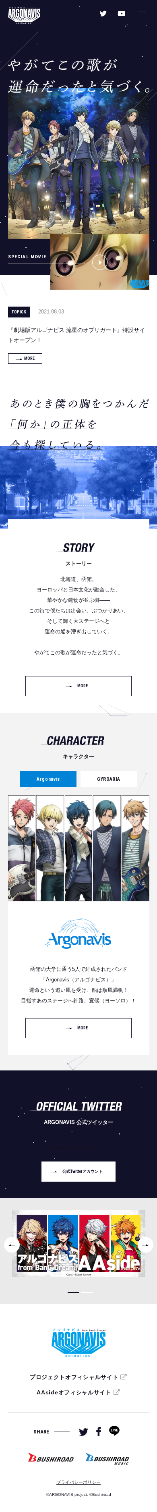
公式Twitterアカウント (82, 1171)
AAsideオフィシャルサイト (74, 1392)
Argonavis (48, 779)
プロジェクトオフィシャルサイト (74, 1377)
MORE (29, 358)
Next (145, 1245)
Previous (12, 1245)
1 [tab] (73, 1292)
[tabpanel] (78, 1243)
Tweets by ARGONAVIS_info (78, 1147)
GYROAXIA (108, 779)
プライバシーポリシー (78, 1482)
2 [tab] (87, 1292)
